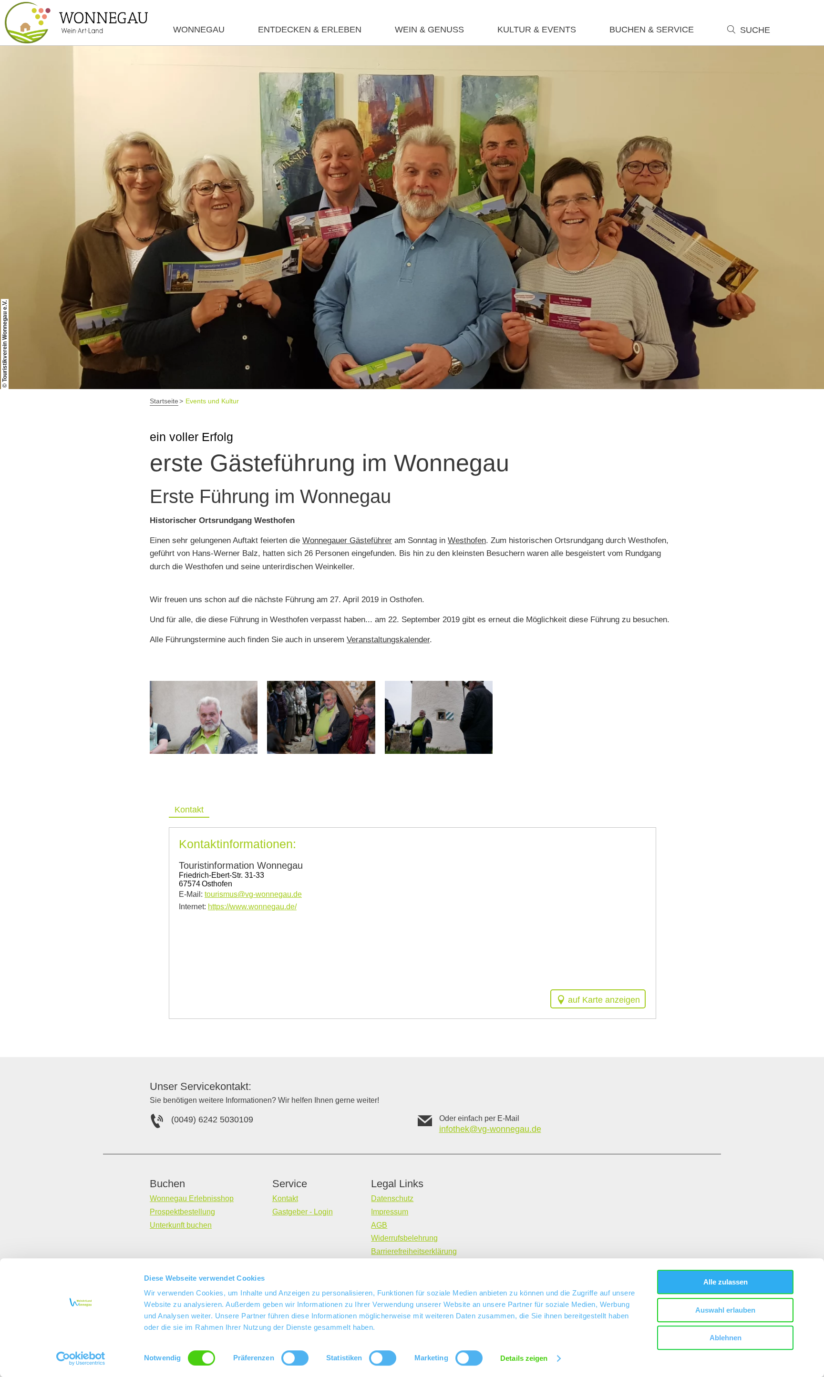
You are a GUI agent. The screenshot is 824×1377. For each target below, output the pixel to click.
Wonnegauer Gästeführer (347, 540)
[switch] (295, 1358)
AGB (379, 1225)
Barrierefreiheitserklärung (414, 1251)
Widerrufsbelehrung (404, 1238)
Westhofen (467, 540)
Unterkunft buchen (181, 1225)
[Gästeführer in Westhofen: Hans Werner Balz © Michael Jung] (439, 717)
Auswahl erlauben (725, 1310)
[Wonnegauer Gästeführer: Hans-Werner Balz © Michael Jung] (204, 717)
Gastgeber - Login (302, 1212)
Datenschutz (392, 1198)
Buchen (167, 1184)
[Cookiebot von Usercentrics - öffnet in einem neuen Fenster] (81, 1358)
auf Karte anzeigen (604, 1000)
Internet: (238, 907)
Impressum (389, 1212)
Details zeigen (523, 1358)
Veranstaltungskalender (388, 639)
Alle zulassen (725, 1282)
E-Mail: (240, 894)
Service (289, 1184)
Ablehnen (726, 1338)
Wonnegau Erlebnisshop (192, 1198)
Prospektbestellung (182, 1212)
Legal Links (397, 1184)
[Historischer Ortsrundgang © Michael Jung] (321, 717)
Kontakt (285, 1198)
